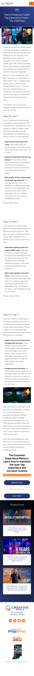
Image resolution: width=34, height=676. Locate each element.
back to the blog (17, 489)
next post (17, 496)
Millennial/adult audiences (13, 231)
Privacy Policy (25, 661)
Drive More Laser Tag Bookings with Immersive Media (17, 530)
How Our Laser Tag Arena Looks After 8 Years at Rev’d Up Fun (17, 559)
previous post (17, 482)
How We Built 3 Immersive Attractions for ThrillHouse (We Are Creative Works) (17, 588)
